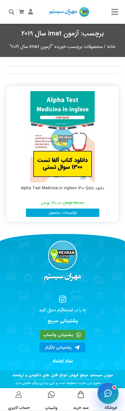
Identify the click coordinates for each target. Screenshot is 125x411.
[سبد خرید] (81, 394)
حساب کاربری (18, 408)
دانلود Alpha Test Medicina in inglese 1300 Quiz (62, 188)
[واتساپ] (51, 394)
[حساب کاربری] (18, 394)
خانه (111, 47)
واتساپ (51, 408)
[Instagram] (63, 299)
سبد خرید (81, 408)
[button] (11, 12)
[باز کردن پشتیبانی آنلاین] (108, 393)
